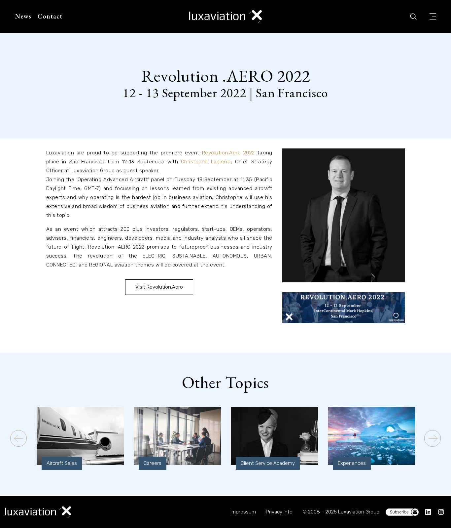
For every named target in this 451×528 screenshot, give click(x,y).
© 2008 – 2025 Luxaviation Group (340, 512)
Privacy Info (279, 512)
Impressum (243, 512)
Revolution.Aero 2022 (228, 153)
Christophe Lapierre (206, 162)
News (23, 16)
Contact (50, 16)
